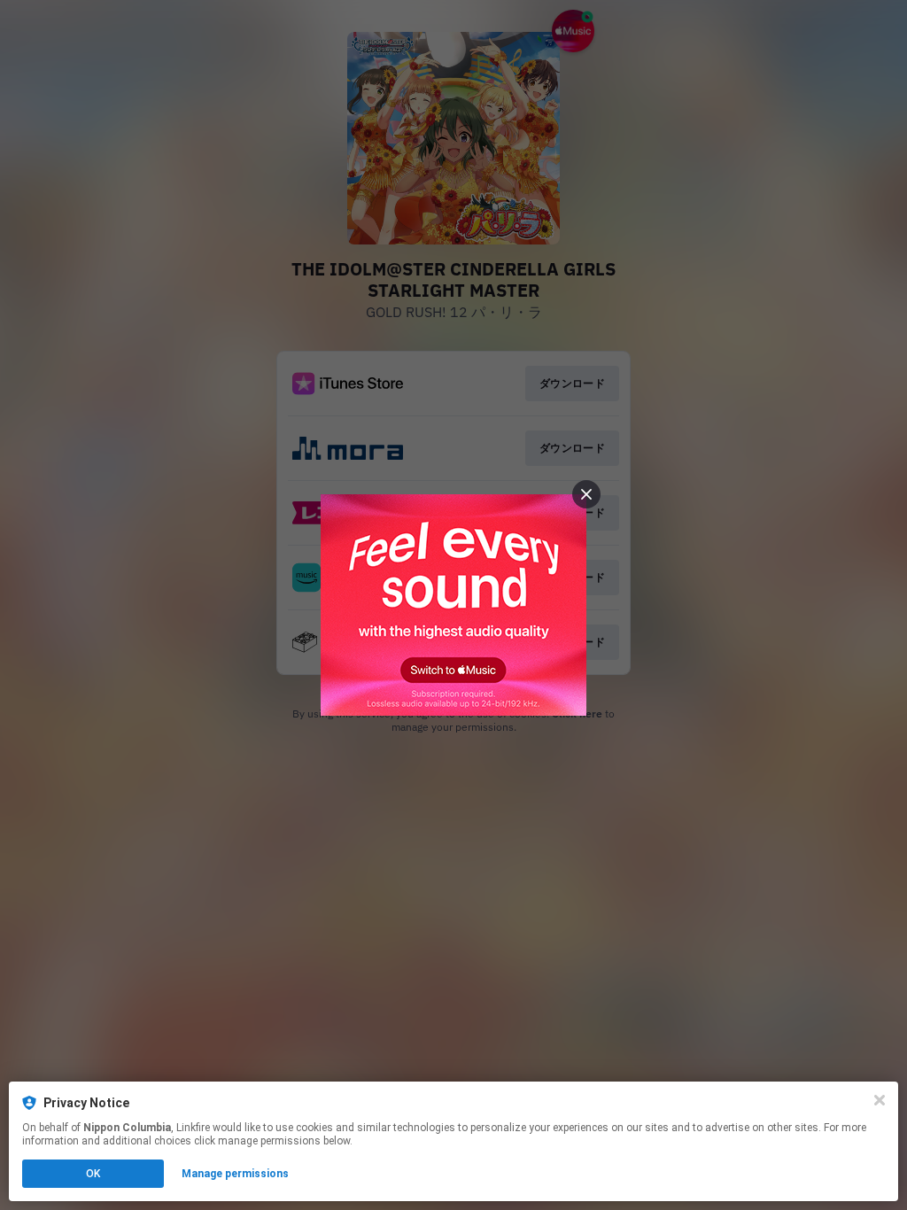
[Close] (879, 1100)
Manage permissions (235, 1173)
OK (93, 1173)
